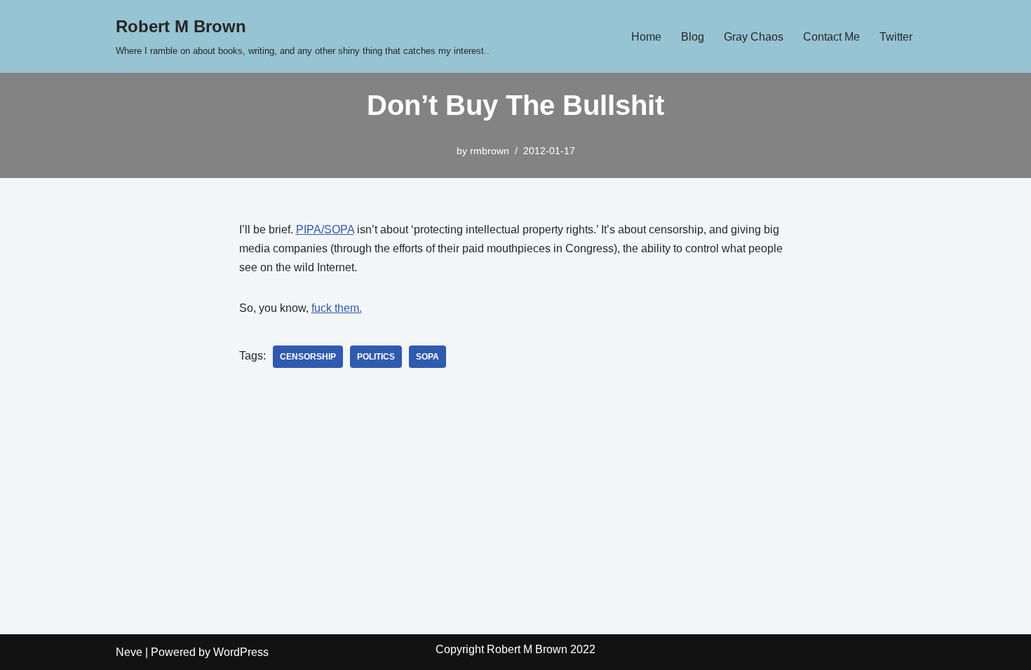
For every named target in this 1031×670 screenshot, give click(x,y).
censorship (308, 357)
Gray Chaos (753, 37)
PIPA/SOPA (325, 229)
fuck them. (336, 308)
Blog (692, 37)
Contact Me (831, 37)
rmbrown (489, 150)
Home (646, 37)
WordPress (241, 652)
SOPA (427, 357)
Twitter (896, 37)
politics (376, 357)
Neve (129, 652)
